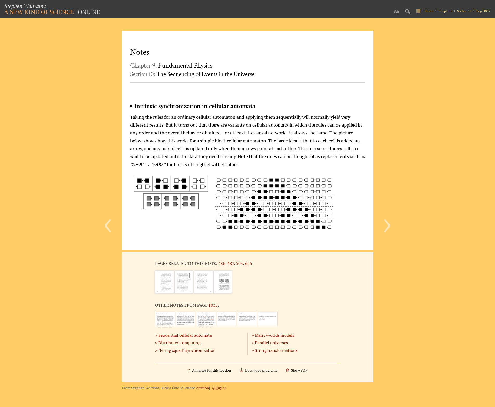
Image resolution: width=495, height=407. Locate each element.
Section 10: (192, 74)
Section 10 (464, 11)
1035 (213, 305)
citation (202, 388)
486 (221, 263)
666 (248, 263)
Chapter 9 (445, 11)
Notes (429, 11)
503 (239, 263)
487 (230, 263)
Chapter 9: (171, 65)
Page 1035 (483, 11)
